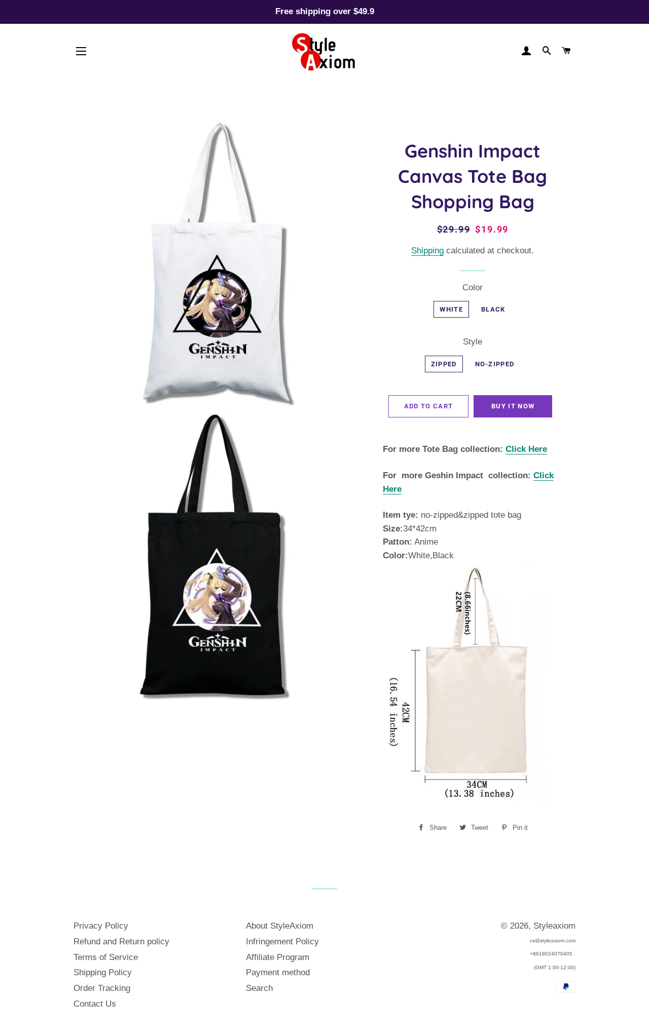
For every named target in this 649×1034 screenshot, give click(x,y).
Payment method (278, 972)
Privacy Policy (101, 926)
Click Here (526, 449)
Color (472, 287)
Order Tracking (102, 988)
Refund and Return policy (121, 941)
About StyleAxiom (279, 926)
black (493, 309)
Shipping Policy (103, 972)
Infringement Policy (282, 941)
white (451, 309)
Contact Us (95, 1004)
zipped (444, 364)
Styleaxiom (554, 926)
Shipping (427, 250)
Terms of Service (106, 957)
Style (472, 342)
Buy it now (512, 406)
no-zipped (495, 364)
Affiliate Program (277, 957)
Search (259, 988)
